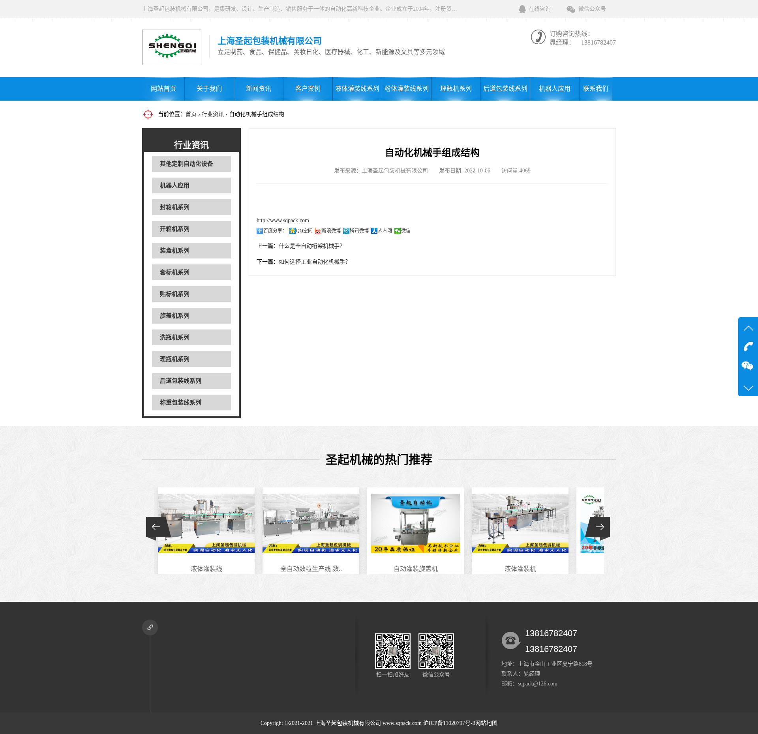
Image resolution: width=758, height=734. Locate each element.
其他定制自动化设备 (186, 164)
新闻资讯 (258, 88)
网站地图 (486, 723)
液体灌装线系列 (357, 88)
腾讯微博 (359, 231)
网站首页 (163, 88)
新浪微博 (331, 231)
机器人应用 (554, 88)
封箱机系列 (175, 207)
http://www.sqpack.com (283, 220)
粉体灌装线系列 (407, 88)
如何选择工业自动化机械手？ (315, 262)
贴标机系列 (175, 294)
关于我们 (209, 88)
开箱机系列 (175, 229)
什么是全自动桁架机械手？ (312, 246)
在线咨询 (540, 9)
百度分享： (275, 231)
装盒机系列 (175, 250)
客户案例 (308, 88)
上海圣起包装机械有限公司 (348, 723)
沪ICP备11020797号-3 (449, 723)
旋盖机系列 (175, 316)
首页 (191, 114)
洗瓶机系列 (175, 337)
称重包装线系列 (180, 402)
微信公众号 (592, 9)
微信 (406, 231)
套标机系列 (175, 272)
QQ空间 (304, 231)
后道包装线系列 (505, 88)
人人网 (385, 231)
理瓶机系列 (456, 88)
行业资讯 (213, 114)
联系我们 (595, 88)
